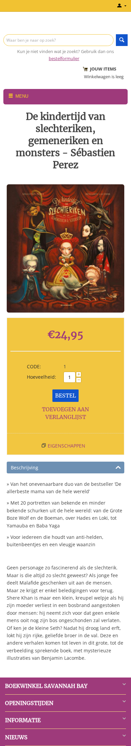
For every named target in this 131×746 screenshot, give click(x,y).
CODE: (34, 366)
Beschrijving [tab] (24, 467)
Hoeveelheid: (41, 377)
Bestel (65, 395)
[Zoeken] (122, 40)
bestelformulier (64, 58)
